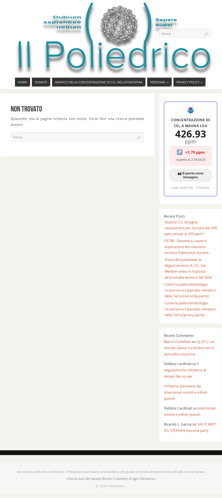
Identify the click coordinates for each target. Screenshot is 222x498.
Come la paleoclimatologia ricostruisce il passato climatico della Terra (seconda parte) (190, 290)
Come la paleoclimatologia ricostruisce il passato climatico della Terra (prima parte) (190, 309)
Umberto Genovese (180, 386)
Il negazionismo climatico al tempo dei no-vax (185, 370)
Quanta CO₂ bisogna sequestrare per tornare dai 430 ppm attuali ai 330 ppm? (191, 228)
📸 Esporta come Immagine (191, 175)
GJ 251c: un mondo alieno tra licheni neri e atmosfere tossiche (189, 348)
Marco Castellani (177, 341)
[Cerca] (206, 34)
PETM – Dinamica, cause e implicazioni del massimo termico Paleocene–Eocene (187, 246)
